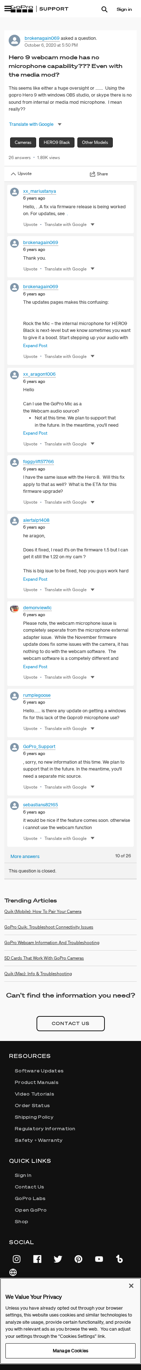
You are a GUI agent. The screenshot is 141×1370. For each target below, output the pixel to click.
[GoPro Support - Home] (39, 9)
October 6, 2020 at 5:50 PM (51, 45)
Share (102, 174)
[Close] (131, 1286)
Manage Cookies (70, 1351)
